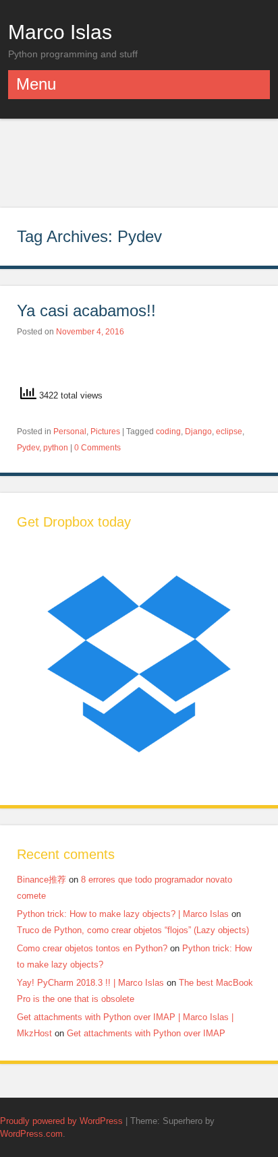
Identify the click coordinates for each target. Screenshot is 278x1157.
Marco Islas (60, 31)
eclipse (229, 431)
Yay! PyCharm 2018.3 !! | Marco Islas (90, 983)
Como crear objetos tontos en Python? (92, 948)
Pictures (105, 431)
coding (168, 431)
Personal (69, 431)
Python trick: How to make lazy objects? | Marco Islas (123, 914)
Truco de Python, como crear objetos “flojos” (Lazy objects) (133, 930)
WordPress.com (31, 1134)
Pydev (28, 448)
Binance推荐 (41, 879)
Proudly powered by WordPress (61, 1121)
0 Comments (97, 448)
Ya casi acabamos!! (86, 310)
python (55, 448)
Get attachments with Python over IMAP (146, 1033)
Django (198, 431)
